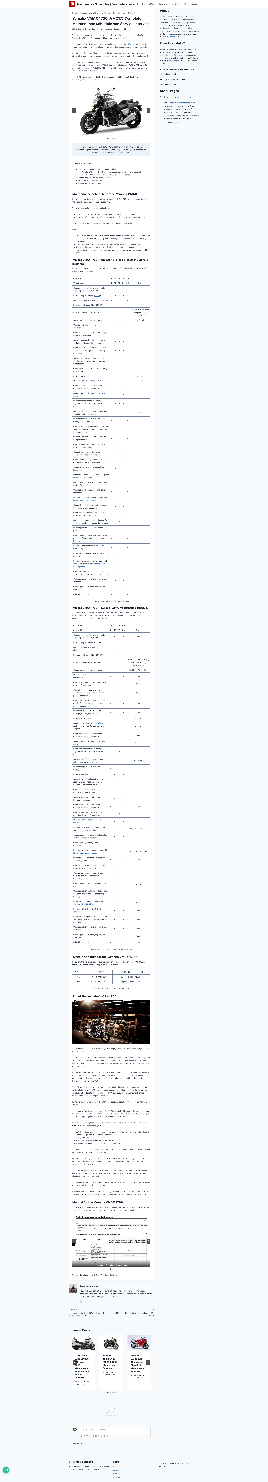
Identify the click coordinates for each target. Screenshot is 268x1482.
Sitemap (116, 1477)
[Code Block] (101, 1436)
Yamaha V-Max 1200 (122, 44)
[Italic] (84, 1436)
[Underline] (87, 1436)
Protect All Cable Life (83, 904)
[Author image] (73, 29)
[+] (110, 1436)
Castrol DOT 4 (97, 381)
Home (143, 4)
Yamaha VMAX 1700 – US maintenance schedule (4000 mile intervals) (111, 172)
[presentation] (83, 1343)
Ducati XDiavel (138, 1058)
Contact (194, 4)
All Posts (152, 4)
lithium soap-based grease (84, 478)
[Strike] (89, 1436)
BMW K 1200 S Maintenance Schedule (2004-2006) (134, 1312)
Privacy (116, 1466)
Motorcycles (163, 4)
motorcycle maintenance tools (182, 103)
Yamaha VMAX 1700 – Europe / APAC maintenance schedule (107, 175)
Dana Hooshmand (84, 29)
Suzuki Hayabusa (87, 1114)
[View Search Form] (137, 4)
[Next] (148, 1362)
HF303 (97, 296)
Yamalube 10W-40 (90, 291)
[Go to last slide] (74, 110)
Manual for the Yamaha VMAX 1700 (93, 183)
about (172, 37)
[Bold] (81, 1436)
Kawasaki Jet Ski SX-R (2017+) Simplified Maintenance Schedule (86, 1312)
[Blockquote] (98, 1436)
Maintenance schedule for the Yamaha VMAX (97, 169)
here (115, 1275)
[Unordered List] (95, 1436)
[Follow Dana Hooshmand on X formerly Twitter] (81, 1301)
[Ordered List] (92, 1436)
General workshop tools (173, 112)
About (186, 4)
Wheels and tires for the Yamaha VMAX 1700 (97, 178)
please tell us (174, 61)
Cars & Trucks (176, 4)
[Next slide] (148, 110)
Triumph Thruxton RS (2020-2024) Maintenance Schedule (110, 1362)
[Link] (104, 1436)
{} (107, 1436)
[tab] (107, 138)
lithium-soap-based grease (84, 500)
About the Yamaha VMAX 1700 (91, 180)
